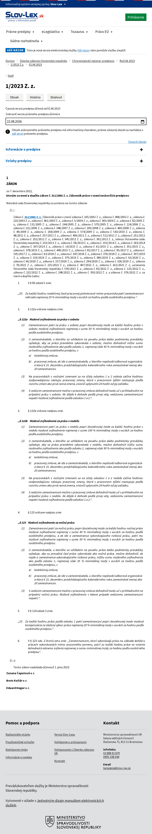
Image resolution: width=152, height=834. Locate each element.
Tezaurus (77, 31)
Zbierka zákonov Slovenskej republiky (43, 61)
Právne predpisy (18, 31)
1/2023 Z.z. (17, 64)
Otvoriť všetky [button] (137, 142)
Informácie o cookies (19, 757)
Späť (11, 75)
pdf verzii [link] (18, 133)
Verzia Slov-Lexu (64, 734)
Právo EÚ (102, 31)
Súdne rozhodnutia (24, 41)
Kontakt (59, 761)
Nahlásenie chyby (17, 749)
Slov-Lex (56, 4)
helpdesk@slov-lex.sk (117, 768)
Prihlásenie (136, 17)
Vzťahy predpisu (19, 161)
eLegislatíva (51, 31)
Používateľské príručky (20, 742)
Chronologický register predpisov (93, 61)
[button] (56, 97)
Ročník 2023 (127, 61)
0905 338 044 (111, 757)
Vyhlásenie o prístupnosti (70, 742)
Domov (10, 61)
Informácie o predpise (23, 149)
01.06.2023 (35, 64)
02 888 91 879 (111, 753)
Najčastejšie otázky (18, 734)
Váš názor (83, 50)
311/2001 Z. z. (33, 217)
